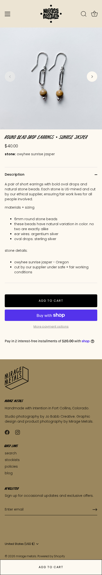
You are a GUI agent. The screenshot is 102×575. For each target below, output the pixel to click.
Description (14, 174)
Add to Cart (51, 567)
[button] (10, 76)
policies (11, 466)
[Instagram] (17, 432)
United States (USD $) (20, 544)
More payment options (51, 326)
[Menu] (7, 14)
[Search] (84, 14)
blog (9, 473)
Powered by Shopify (51, 556)
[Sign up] (95, 509)
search (11, 453)
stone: (10, 154)
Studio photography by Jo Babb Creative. (40, 416)
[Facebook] (7, 432)
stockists (12, 459)
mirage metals (26, 556)
